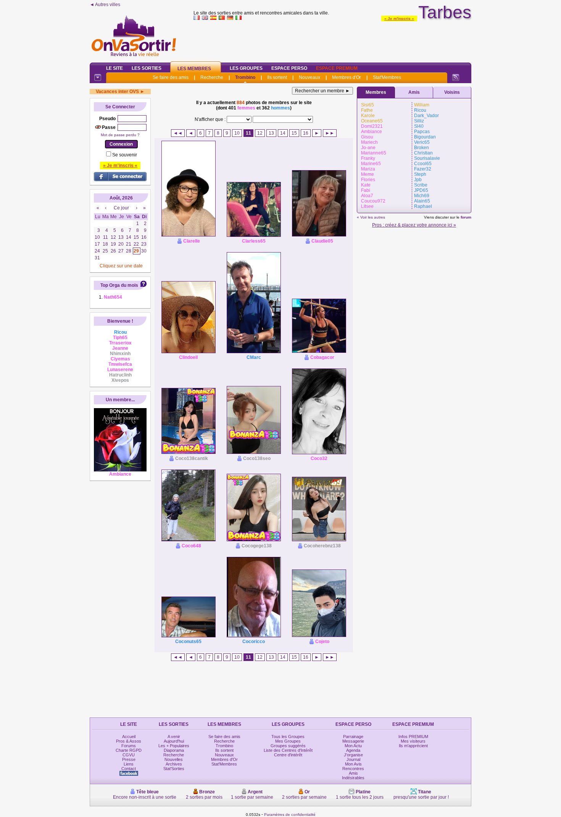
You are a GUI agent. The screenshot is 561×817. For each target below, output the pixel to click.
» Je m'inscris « (399, 18)
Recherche (211, 77)
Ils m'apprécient (413, 745)
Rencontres (353, 768)
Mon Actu (353, 745)
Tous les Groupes (288, 736)
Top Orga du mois (119, 285)
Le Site (114, 68)
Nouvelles (173, 759)
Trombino (245, 77)
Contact (128, 768)
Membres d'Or (346, 77)
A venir (174, 736)
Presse (128, 759)
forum (466, 217)
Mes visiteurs (413, 741)
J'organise (353, 755)
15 (294, 133)
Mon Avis (353, 764)
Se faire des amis (171, 77)
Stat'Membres (387, 77)
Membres (376, 92)
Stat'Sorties (173, 768)
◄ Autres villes (105, 4)
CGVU (129, 755)
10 (237, 133)
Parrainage (353, 736)
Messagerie (353, 741)
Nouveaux (309, 77)
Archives (174, 764)
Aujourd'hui (174, 741)
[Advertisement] (332, 40)
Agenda (353, 750)
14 (282, 133)
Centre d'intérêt (288, 755)
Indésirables (353, 777)
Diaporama (174, 750)
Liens (129, 764)
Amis (414, 92)
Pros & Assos (128, 741)
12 (260, 133)
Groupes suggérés (288, 745)
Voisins (452, 92)
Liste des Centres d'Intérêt (288, 750)
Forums (128, 745)
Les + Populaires (173, 745)
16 (305, 133)
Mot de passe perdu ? (120, 135)
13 (271, 133)
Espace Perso (289, 68)
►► (329, 133)
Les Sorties (146, 68)
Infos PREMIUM (413, 736)
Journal (353, 759)
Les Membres (194, 68)
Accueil (128, 736)
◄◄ (177, 133)
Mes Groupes (288, 741)
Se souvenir (124, 155)
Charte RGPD (129, 750)
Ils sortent (277, 77)
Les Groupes (246, 68)
